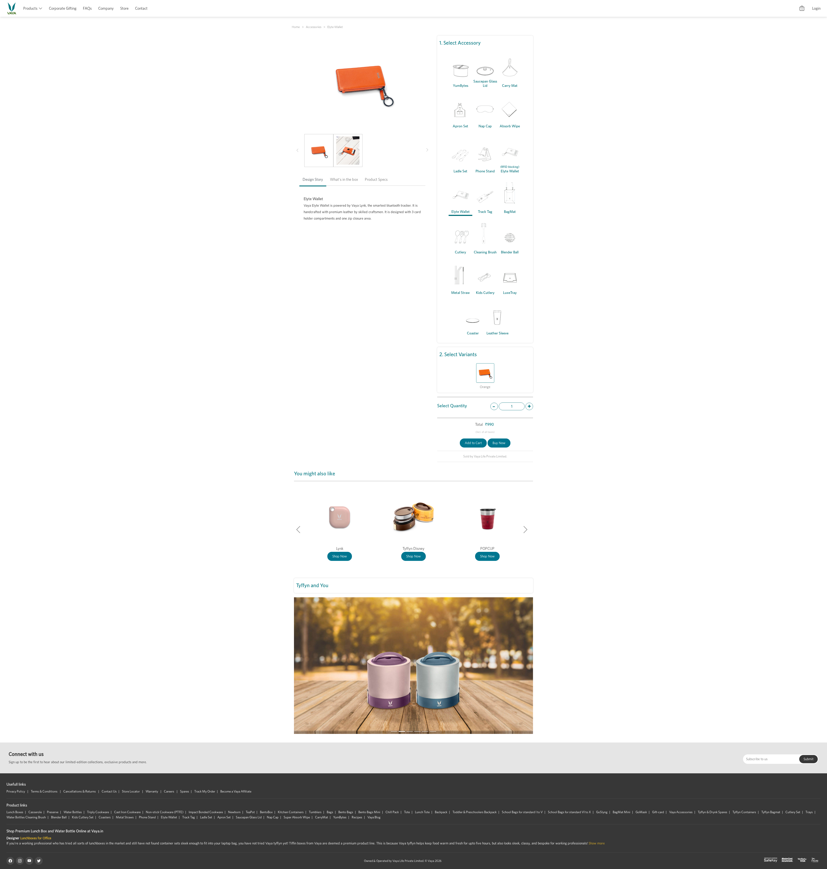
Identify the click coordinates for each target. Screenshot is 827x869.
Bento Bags (345, 812)
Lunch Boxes (14, 812)
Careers (169, 791)
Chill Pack (392, 812)
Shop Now (339, 556)
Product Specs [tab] (376, 179)
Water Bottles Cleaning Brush (26, 817)
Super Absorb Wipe (297, 817)
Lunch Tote (422, 812)
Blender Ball (59, 817)
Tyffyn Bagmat (770, 812)
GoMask (641, 812)
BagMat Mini (621, 812)
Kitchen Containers (291, 812)
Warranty (152, 791)
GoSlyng (602, 812)
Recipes (357, 817)
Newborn (234, 812)
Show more (597, 843)
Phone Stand (147, 817)
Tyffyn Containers (744, 812)
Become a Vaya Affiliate (235, 791)
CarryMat (321, 817)
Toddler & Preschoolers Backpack (474, 812)
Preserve (52, 812)
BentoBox (266, 812)
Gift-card (658, 812)
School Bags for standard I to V (522, 812)
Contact (141, 8)
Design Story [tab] (313, 179)
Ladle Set (206, 817)
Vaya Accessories (681, 812)
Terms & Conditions (44, 791)
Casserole (35, 812)
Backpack (441, 812)
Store (124, 8)
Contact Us (109, 791)
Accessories (313, 27)
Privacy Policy (16, 791)
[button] (297, 150)
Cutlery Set (792, 812)
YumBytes (340, 817)
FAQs (87, 8)
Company (106, 8)
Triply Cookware (98, 812)
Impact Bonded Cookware (206, 812)
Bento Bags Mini (369, 812)
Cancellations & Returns (79, 791)
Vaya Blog (374, 817)
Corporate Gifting (62, 8)
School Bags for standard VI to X (569, 812)
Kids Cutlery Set (82, 817)
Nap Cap (272, 817)
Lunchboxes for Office (35, 838)
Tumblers (315, 812)
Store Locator (131, 791)
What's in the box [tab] (344, 179)
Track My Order (204, 791)
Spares (184, 791)
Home (296, 27)
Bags (330, 812)
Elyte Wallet (169, 817)
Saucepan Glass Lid (249, 817)
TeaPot (250, 812)
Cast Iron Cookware (127, 812)
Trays (809, 812)
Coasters (105, 817)
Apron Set (224, 817)
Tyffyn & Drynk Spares (712, 812)
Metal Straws (125, 817)
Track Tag (188, 817)
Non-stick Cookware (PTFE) (164, 812)
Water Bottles (73, 812)
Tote (407, 812)
